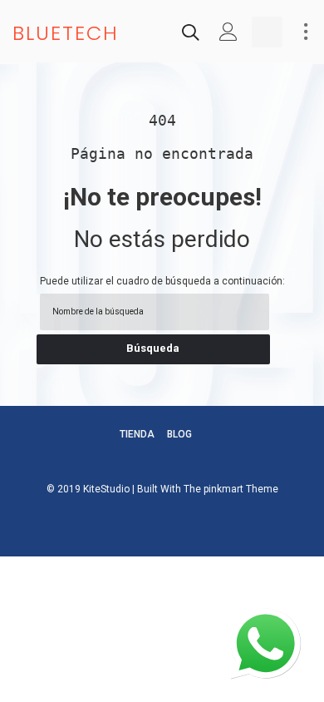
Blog (179, 434)
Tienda (137, 434)
